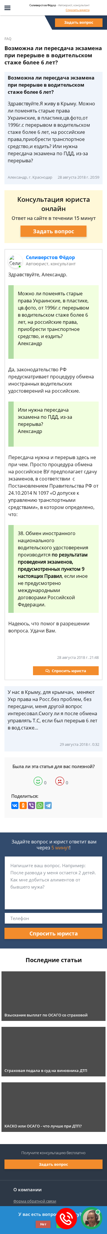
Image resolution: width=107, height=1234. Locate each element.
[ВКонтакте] (14, 805)
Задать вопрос (78, 22)
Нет (43, 1224)
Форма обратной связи (34, 1201)
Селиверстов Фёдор (50, 257)
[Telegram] (48, 805)
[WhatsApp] (39, 805)
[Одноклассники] (23, 805)
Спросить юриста (77, 10)
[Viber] (31, 805)
